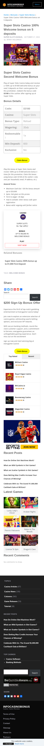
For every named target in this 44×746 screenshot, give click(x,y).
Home (6, 15)
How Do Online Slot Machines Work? (19, 460)
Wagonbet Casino (22, 409)
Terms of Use (8, 714)
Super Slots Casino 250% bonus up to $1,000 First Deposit (21, 262)
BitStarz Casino (21, 362)
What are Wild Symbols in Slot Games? (20, 465)
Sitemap (6, 728)
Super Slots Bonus (27, 15)
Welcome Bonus (17, 273)
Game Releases (10, 601)
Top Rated (13, 356)
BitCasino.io (20, 385)
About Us (7, 732)
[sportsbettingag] (22, 435)
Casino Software (13, 659)
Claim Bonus (22, 160)
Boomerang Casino (23, 397)
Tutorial (7, 606)
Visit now (22, 245)
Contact (6, 723)
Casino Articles (10, 587)
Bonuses (14, 15)
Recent (31, 356)
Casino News (10, 591)
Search (6, 292)
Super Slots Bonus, (13, 37)
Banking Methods (13, 662)
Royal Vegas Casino (23, 374)
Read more (19, 744)
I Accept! (8, 744)
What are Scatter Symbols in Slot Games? (21, 470)
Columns (8, 596)
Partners (7, 737)
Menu (37, 4)
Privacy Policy (9, 719)
